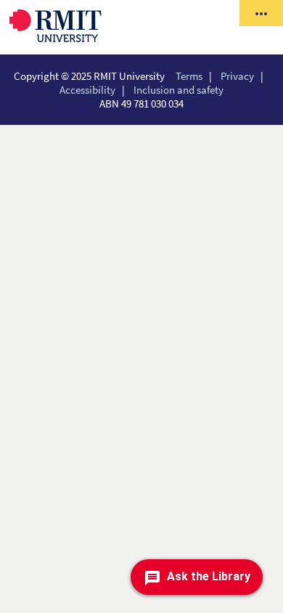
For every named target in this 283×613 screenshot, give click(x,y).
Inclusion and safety (178, 90)
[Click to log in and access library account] (261, 13)
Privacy (237, 76)
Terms (189, 76)
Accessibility (87, 90)
